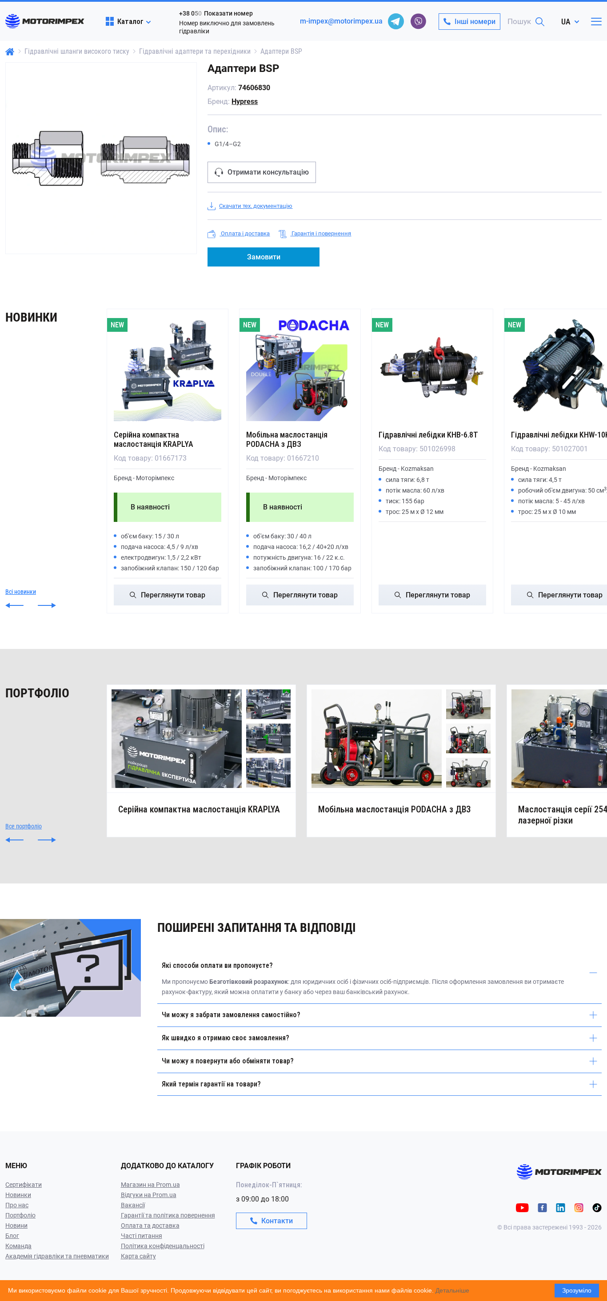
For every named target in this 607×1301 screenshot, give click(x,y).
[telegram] (396, 21)
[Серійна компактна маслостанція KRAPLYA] (167, 367)
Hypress (245, 101)
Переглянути (173, 595)
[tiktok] (597, 1207)
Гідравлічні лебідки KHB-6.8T (428, 434)
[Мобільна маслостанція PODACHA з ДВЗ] (300, 367)
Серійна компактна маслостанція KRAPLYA (153, 439)
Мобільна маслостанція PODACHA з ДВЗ (286, 439)
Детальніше (452, 1290)
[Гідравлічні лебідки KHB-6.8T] (432, 367)
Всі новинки (20, 591)
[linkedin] (560, 1207)
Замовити (263, 257)
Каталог (130, 21)
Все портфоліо (23, 826)
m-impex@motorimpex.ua (341, 21)
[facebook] (542, 1207)
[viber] (418, 21)
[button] (14, 605)
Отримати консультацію (268, 172)
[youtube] (522, 1207)
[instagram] (578, 1207)
